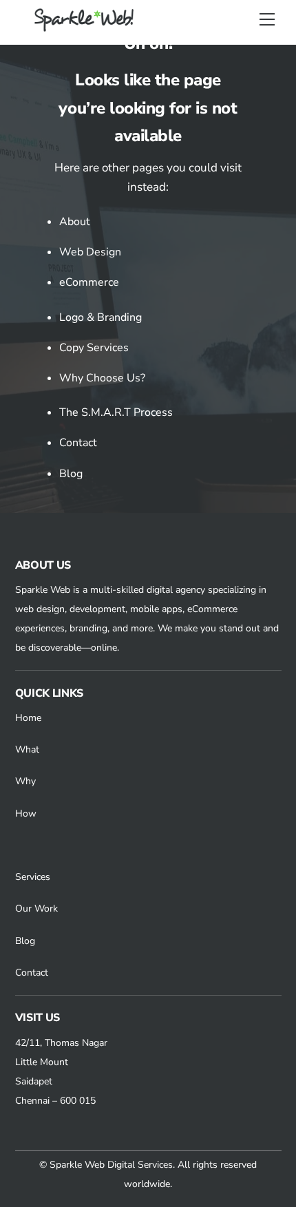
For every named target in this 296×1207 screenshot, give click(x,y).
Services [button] (32, 876)
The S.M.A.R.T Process (116, 412)
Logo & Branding (100, 317)
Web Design (90, 252)
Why (25, 781)
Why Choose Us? (102, 378)
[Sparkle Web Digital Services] (86, 27)
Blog (71, 473)
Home (28, 717)
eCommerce (89, 282)
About (74, 221)
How (25, 813)
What (27, 749)
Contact (78, 442)
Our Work (36, 908)
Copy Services (94, 347)
